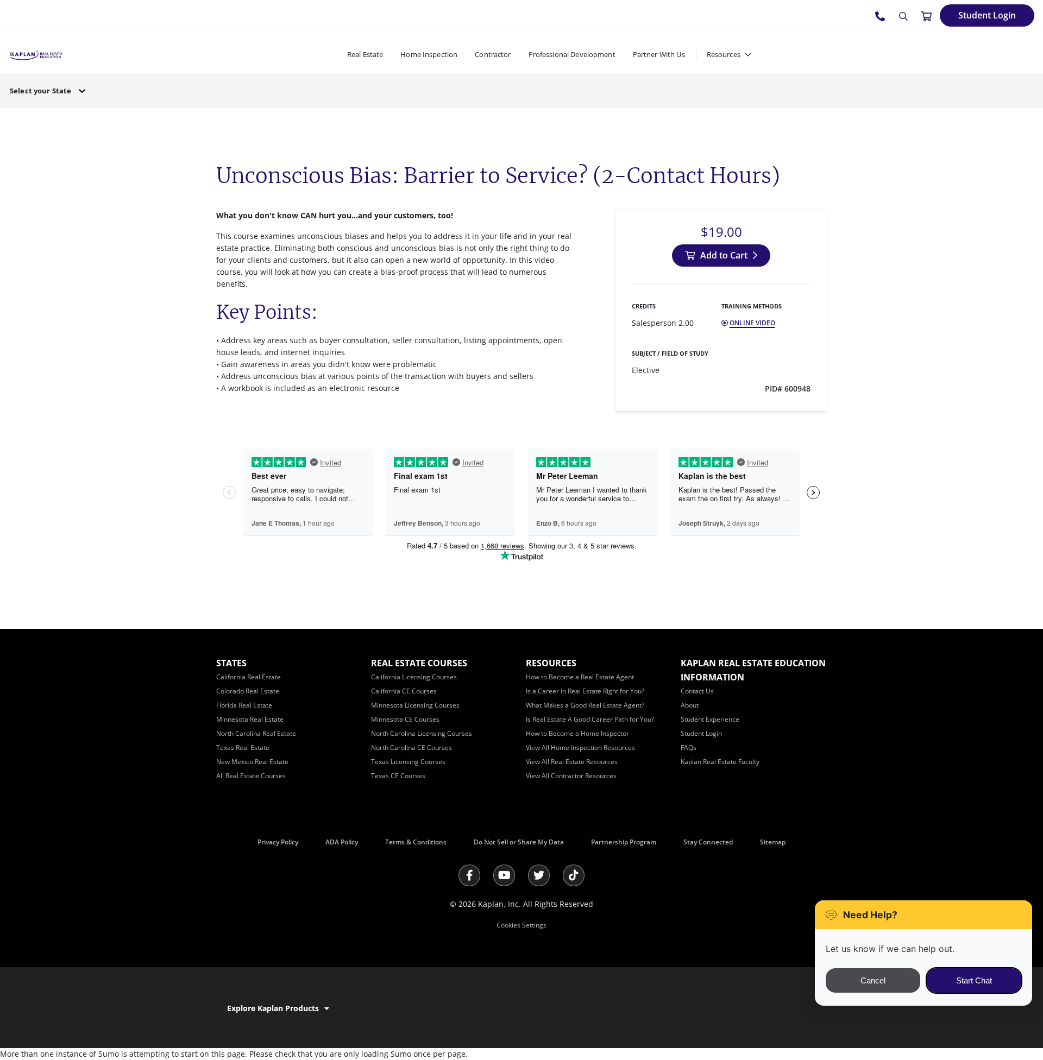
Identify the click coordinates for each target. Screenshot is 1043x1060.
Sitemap (773, 842)
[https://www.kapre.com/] (36, 54)
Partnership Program (623, 842)
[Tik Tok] (574, 875)
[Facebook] (469, 875)
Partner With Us (659, 54)
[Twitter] (539, 875)
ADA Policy (341, 842)
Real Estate (365, 54)
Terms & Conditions (416, 842)
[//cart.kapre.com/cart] (926, 15)
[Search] (903, 16)
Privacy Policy (277, 842)
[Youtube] (504, 875)
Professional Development (572, 54)
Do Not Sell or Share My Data (519, 842)
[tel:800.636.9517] (880, 15)
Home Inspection (428, 54)
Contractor (493, 54)
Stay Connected (708, 842)
